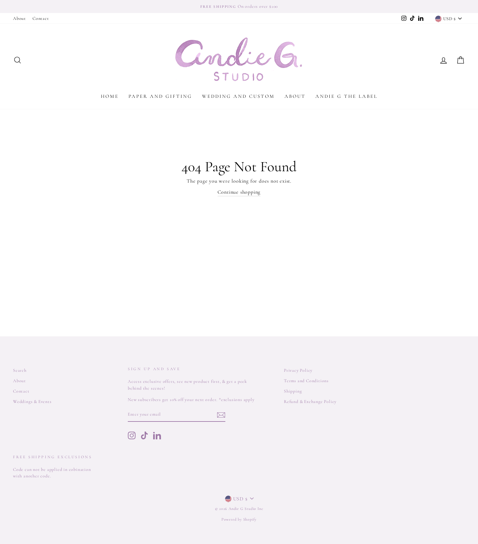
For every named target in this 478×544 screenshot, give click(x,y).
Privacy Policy (298, 370)
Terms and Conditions (306, 380)
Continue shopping (239, 192)
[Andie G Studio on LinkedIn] (157, 435)
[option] (239, 6)
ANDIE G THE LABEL (346, 96)
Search (20, 370)
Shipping (293, 391)
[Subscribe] (221, 415)
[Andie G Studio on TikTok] (144, 435)
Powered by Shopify (239, 519)
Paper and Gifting (160, 96)
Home (110, 96)
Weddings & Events (32, 401)
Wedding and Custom (238, 96)
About (19, 18)
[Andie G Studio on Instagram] (132, 435)
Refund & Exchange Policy (310, 401)
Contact (41, 18)
